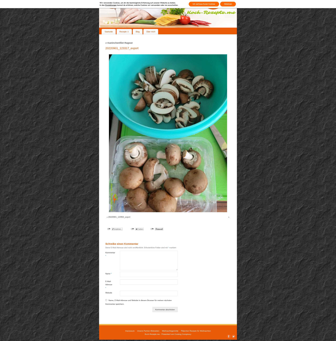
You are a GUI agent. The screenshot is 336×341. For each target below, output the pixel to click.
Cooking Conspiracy (183, 334)
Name (108, 274)
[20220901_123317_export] (168, 133)
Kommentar (109, 254)
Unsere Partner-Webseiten (148, 331)
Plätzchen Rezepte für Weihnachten (196, 331)
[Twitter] (233, 336)
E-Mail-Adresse (108, 284)
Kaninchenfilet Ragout (119, 43)
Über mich (150, 32)
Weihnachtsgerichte (170, 331)
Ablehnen (228, 4)
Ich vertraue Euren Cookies (204, 4)
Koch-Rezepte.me (152, 334)
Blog (138, 32)
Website (108, 293)
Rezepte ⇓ (124, 32)
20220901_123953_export (119, 217)
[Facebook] (228, 336)
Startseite (109, 32)
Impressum (130, 331)
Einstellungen (111, 5)
